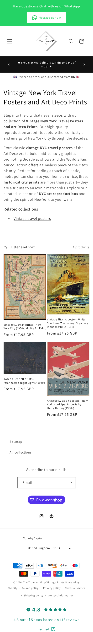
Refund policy (30, 588)
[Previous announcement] (9, 64)
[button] (9, 41)
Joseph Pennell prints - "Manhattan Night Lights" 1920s (24, 380)
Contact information (61, 595)
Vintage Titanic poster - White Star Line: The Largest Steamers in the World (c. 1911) (67, 323)
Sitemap (16, 441)
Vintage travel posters (32, 218)
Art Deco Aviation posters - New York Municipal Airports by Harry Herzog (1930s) (67, 404)
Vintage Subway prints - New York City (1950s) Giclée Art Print (25, 326)
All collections (21, 452)
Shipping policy (34, 595)
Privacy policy (52, 588)
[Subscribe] (70, 482)
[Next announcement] (84, 64)
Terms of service (75, 588)
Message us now (50, 18)
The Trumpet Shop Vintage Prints (44, 582)
